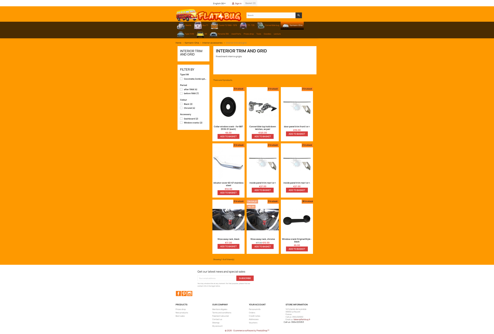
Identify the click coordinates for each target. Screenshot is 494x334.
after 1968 (190, 89)
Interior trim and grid (191, 53)
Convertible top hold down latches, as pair (262, 128)
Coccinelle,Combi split (195, 79)
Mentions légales (219, 309)
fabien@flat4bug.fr (302, 319)
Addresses (254, 319)
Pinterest (184, 293)
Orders (252, 312)
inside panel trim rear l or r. (296, 182)
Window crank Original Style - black (297, 240)
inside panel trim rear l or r (262, 182)
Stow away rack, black (228, 239)
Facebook (178, 293)
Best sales (180, 316)
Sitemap (215, 322)
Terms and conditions (221, 312)
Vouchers (253, 322)
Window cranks (193, 123)
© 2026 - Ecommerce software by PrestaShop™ (247, 330)
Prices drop (181, 309)
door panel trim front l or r (297, 126)
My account (217, 326)
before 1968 (191, 93)
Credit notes (254, 316)
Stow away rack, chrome (262, 239)
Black (188, 104)
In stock (239, 88)
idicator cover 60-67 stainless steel (228, 184)
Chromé (189, 108)
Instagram (189, 293)
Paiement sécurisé (220, 316)
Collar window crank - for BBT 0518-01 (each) (228, 128)
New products (182, 312)
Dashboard (191, 119)
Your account (257, 304)
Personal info (255, 309)
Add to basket (228, 136)
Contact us (217, 319)
